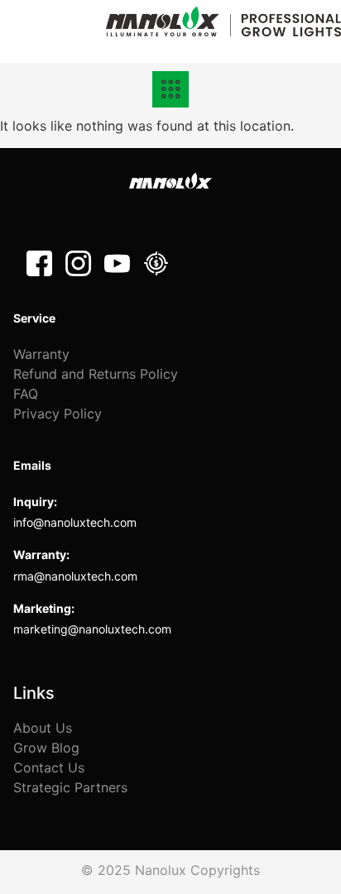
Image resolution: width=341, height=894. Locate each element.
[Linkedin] (156, 263)
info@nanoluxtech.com (75, 522)
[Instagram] (78, 263)
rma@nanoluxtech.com (75, 576)
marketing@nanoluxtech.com (92, 629)
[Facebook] (39, 263)
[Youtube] (117, 263)
